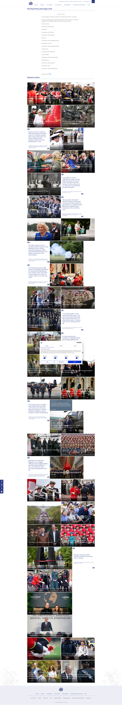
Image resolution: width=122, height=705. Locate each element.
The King (36, 4)
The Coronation (49, 4)
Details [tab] (61, 345)
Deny (47, 361)
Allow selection (61, 361)
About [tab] (75, 345)
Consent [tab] (46, 345)
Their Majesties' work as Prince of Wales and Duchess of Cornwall (70, 1)
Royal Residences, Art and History (79, 4)
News (89, 4)
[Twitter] (50, 74)
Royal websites (86, 1)
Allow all (74, 361)
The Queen (42, 4)
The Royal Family (58, 4)
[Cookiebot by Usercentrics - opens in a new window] (77, 342)
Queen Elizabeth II (67, 4)
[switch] (55, 358)
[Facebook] (49, 74)
